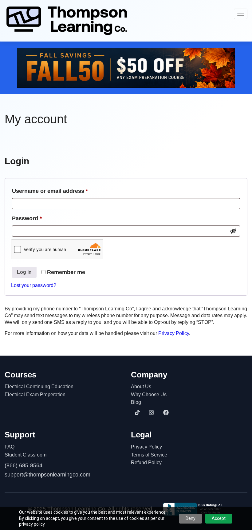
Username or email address (62, 191)
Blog (136, 402)
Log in (24, 272)
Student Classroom (25, 454)
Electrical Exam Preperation (35, 394)
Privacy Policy (173, 333)
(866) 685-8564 (23, 465)
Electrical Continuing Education (39, 386)
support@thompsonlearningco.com (47, 475)
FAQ (9, 446)
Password (38, 218)
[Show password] (233, 231)
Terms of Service (149, 454)
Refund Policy (146, 462)
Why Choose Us (149, 394)
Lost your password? (33, 285)
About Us (141, 386)
